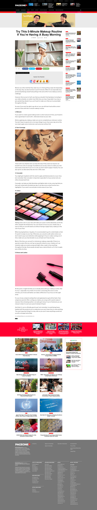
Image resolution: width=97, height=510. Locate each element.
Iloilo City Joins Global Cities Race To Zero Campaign (75, 361)
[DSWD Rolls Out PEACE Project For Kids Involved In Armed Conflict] (79, 89)
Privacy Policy (72, 445)
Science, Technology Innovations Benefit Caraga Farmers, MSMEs (70, 40)
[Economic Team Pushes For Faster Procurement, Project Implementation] (79, 68)
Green (67, 31)
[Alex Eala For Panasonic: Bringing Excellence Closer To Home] (31, 4)
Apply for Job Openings (49, 443)
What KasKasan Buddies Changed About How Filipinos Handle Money (65, 4)
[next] (80, 12)
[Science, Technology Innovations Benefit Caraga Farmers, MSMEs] (79, 40)
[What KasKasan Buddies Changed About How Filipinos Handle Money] (58, 4)
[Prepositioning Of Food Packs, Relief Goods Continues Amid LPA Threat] (79, 96)
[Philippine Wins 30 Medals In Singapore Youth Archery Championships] (76, 326)
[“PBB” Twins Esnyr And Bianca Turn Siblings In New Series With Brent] (79, 54)
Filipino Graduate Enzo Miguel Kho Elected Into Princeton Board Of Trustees (38, 332)
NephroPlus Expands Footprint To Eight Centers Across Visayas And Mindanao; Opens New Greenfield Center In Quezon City (51, 5)
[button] (80, 10)
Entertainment (68, 45)
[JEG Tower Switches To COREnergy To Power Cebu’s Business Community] (72, 4)
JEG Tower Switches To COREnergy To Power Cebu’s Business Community (78, 5)
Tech (66, 73)
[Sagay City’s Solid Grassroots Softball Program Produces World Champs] (50, 326)
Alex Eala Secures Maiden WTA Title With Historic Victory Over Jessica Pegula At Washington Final (63, 332)
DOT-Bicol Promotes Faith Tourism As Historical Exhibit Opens (71, 61)
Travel (67, 59)
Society (16, 318)
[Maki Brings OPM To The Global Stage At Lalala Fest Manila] (79, 47)
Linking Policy (72, 451)
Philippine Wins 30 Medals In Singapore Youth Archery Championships (76, 331)
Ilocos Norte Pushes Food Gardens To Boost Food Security (71, 33)
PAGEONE (34, 37)
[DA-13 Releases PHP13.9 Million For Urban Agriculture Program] (68, 365)
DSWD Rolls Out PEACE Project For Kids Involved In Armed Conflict (71, 90)
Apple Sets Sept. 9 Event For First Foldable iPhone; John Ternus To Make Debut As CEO (71, 76)
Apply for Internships (49, 445)
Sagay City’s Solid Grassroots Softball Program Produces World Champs (51, 332)
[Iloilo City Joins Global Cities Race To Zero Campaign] (68, 361)
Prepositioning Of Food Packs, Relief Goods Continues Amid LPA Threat (70, 98)
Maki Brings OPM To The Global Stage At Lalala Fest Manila (71, 47)
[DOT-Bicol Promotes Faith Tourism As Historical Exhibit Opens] (79, 61)
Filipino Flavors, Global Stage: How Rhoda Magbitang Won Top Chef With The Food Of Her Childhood (45, 12)
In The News (68, 66)
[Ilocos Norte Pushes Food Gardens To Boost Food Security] (79, 33)
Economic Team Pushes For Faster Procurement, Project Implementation (70, 68)
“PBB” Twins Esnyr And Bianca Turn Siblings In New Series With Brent (70, 54)
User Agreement (73, 443)
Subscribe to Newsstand (62, 443)
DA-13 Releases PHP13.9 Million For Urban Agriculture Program (76, 365)
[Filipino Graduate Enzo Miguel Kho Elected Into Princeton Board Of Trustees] (38, 326)
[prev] (78, 12)
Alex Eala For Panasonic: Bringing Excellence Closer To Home (37, 4)
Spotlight (67, 81)
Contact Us (34, 443)
